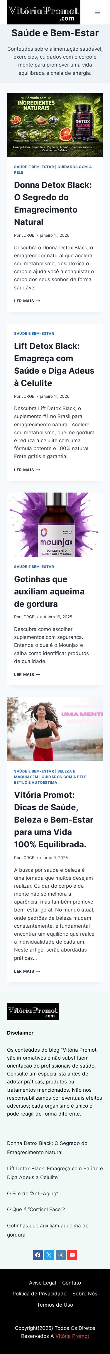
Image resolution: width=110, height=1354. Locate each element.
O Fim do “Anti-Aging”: (33, 1193)
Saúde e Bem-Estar (34, 167)
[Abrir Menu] (97, 12)
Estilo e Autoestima (35, 782)
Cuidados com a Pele (64, 777)
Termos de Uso (55, 1305)
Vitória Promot (72, 1336)
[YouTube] (72, 1255)
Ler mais (27, 301)
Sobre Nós (84, 1294)
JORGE (27, 235)
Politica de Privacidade (40, 1294)
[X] (49, 1255)
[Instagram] (61, 1255)
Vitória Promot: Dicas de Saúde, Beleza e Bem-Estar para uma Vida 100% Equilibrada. (53, 819)
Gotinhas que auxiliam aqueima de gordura (49, 591)
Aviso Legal (42, 1283)
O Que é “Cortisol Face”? (36, 1209)
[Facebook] (38, 1255)
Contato (71, 1283)
